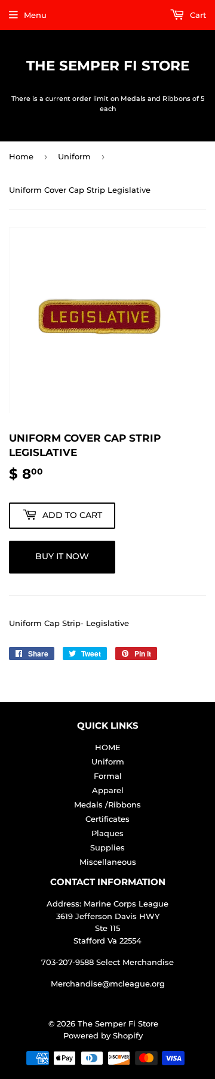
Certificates (107, 819)
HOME (108, 747)
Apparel (108, 790)
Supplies (107, 847)
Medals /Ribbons (107, 804)
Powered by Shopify (103, 1035)
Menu (35, 15)
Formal (108, 776)
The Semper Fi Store (107, 65)
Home (21, 156)
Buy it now (62, 556)
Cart (197, 15)
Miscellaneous (107, 862)
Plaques (107, 833)
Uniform (74, 156)
